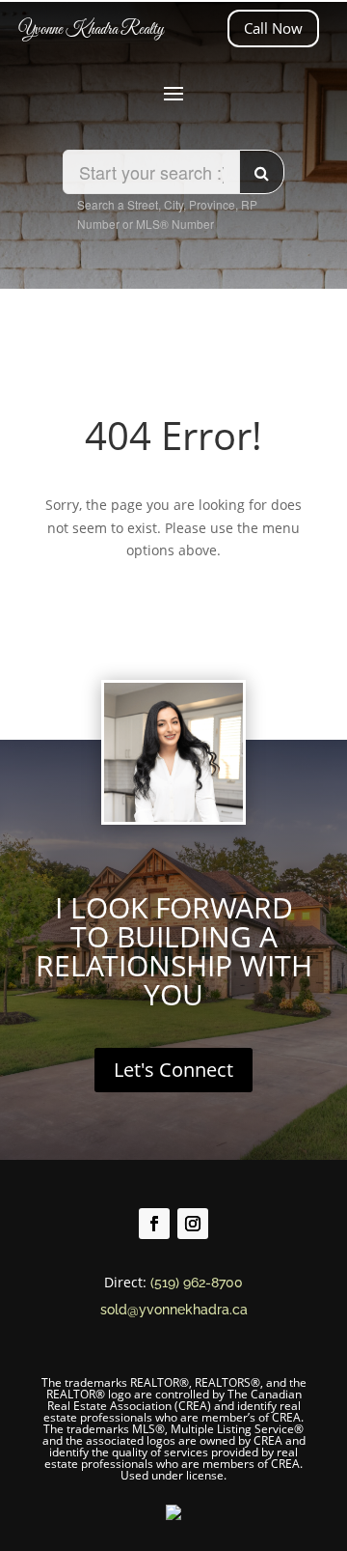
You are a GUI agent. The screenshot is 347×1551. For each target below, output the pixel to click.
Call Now (273, 28)
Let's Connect (173, 1070)
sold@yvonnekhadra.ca (174, 1309)
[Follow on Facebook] (154, 1223)
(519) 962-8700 (196, 1282)
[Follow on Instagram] (192, 1223)
